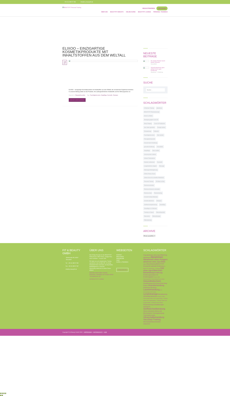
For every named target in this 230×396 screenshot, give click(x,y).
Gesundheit (154, 64)
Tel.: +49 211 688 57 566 (72, 263)
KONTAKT (119, 255)
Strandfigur (162, 204)
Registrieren (10, 389)
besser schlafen (148, 115)
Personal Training (148, 181)
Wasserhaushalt (160, 212)
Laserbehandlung (151, 289)
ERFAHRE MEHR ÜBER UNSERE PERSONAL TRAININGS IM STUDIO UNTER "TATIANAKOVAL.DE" (101, 274)
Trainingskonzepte (149, 315)
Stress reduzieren (149, 311)
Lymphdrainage (150, 294)
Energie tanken (161, 127)
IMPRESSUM (88, 332)
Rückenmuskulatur (149, 185)
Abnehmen (154, 72)
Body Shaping (147, 123)
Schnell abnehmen (149, 200)
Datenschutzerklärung (57, 367)
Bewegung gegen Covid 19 (151, 119)
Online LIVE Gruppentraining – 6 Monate (159, 298)
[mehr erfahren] (103, 61)
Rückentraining (158, 193)
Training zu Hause (149, 212)
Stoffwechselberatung (154, 308)
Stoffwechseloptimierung (150, 204)
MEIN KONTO (120, 256)
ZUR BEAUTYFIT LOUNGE (96, 279)
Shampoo (115, 95)
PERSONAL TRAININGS (160, 12)
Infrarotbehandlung (156, 285)
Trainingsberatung (158, 313)
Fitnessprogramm (147, 279)
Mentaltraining (162, 294)
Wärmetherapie (156, 216)
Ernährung (160, 72)
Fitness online (157, 277)
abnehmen (159, 108)
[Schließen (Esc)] (5, 393)
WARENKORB (120, 258)
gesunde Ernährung (149, 146)
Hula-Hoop (156, 283)
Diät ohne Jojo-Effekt (153, 269)
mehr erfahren (77, 100)
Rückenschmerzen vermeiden (152, 189)
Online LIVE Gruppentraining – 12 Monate (152, 300)
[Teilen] (3, 393)
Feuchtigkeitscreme (95, 95)
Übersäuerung (147, 220)
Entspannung (147, 131)
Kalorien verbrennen (149, 162)
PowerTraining (159, 302)
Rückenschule (148, 193)
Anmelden (17, 389)
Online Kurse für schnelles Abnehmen (154, 177)
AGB (105, 332)
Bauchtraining (151, 264)
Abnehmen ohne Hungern (155, 259)
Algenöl (144, 264)
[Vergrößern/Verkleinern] (0, 393)
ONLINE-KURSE (130, 12)
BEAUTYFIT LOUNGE (144, 12)
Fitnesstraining (154, 279)
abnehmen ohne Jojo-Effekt (154, 262)
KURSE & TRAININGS (122, 262)
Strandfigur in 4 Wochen (150, 208)
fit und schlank (161, 279)
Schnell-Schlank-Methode (150, 197)
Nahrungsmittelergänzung (150, 170)
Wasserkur (147, 216)
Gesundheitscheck (152, 281)
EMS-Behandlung (153, 271)
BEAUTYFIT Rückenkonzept (151, 112)
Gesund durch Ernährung (150, 142)
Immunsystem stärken (150, 154)
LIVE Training (153, 292)
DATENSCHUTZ (98, 332)
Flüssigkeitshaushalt (149, 139)
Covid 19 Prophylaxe (159, 123)
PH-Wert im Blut (160, 181)
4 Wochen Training (149, 108)
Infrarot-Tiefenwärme (149, 158)
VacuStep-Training (152, 319)
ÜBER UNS (104, 12)
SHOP (118, 260)
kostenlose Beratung (149, 287)
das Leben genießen (149, 127)
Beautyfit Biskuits (116, 12)
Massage (161, 166)
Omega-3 (159, 296)
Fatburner (156, 131)
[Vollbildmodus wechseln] (2, 393)
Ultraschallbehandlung (153, 317)
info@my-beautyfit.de (86, 2)
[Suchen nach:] (155, 89)
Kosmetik (109, 95)
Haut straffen (155, 150)
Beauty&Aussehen (80, 95)
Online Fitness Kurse (149, 173)
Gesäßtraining (147, 283)
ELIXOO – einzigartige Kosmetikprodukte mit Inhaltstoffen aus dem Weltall (94, 51)
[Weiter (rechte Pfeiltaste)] (2, 395)
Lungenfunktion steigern (150, 166)
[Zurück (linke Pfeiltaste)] (0, 395)
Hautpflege (104, 95)
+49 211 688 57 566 (70, 2)
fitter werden (160, 135)
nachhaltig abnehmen (150, 296)
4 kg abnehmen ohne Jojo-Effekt (153, 255)
